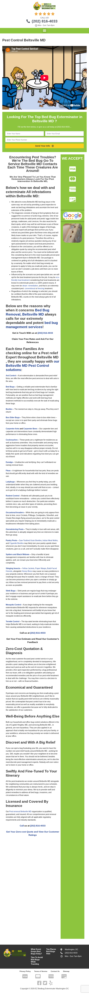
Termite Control (12, 621)
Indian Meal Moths (50, 540)
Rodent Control (12, 496)
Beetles (9, 409)
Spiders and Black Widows (17, 554)
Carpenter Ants (12, 429)
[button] (44, 30)
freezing (41, 288)
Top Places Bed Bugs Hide (51, 951)
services (35, 327)
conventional (30, 288)
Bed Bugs (10, 387)
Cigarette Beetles (16, 543)
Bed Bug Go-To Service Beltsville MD (30, 162)
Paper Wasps (40, 568)
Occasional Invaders (15, 512)
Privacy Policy (25, 971)
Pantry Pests (11, 540)
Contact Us (55, 971)
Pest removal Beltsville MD (20, 811)
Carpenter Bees (30, 429)
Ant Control (11, 376)
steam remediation (30, 286)
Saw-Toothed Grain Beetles (30, 540)
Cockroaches (12, 440)
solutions (13, 370)
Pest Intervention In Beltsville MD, (35, 180)
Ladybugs (10, 482)
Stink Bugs (11, 591)
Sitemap (66, 971)
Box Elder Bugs (13, 417)
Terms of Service (40, 971)
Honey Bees (27, 571)
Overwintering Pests (15, 529)
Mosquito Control (13, 605)
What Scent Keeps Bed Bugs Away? (36, 951)
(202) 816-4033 (45, 333)
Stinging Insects (13, 568)
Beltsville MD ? (44, 121)
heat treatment (24, 280)
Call (22, 825)
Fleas (8, 471)
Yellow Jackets (28, 568)
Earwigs (9, 462)
